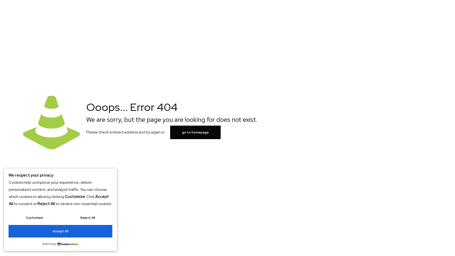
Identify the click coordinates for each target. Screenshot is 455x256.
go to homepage (195, 132)
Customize (34, 218)
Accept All (60, 231)
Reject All (87, 218)
